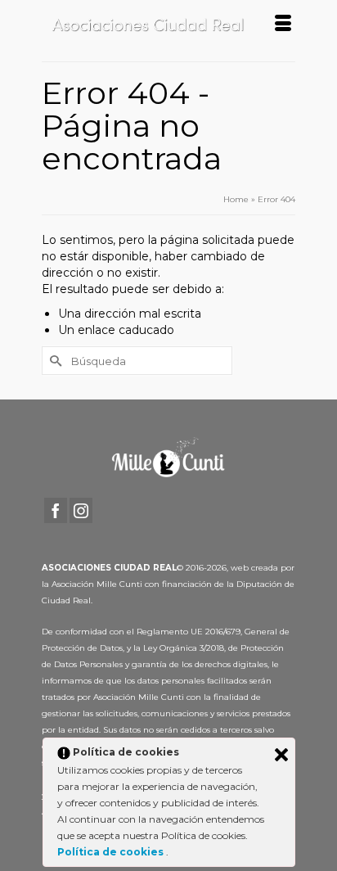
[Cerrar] (281, 754)
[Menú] (283, 24)
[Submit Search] (54, 360)
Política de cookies (111, 852)
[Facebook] (55, 510)
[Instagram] (81, 510)
